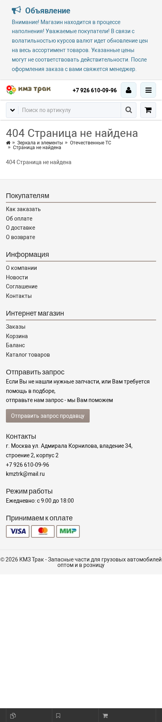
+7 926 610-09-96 (95, 90)
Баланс (15, 345)
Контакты (19, 296)
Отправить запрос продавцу (48, 416)
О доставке (20, 227)
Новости (17, 277)
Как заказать (23, 209)
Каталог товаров (28, 355)
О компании (21, 268)
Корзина (17, 336)
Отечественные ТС (90, 143)
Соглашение (21, 286)
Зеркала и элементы (40, 143)
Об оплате (19, 218)
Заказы (16, 327)
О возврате (20, 237)
